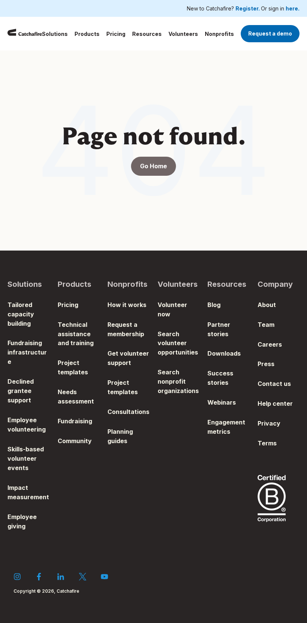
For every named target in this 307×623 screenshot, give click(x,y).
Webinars (221, 402)
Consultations (128, 411)
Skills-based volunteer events (25, 458)
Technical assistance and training (76, 334)
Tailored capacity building (20, 314)
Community (75, 441)
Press (266, 364)
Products (87, 34)
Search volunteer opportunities (178, 343)
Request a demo (270, 33)
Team (266, 324)
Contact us (274, 383)
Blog (214, 305)
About (267, 305)
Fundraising (75, 421)
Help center (275, 403)
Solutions (55, 34)
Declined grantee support (20, 391)
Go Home (153, 166)
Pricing (115, 34)
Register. (248, 8)
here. (293, 8)
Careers (270, 344)
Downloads (224, 353)
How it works (126, 305)
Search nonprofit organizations (178, 381)
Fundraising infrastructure (27, 352)
